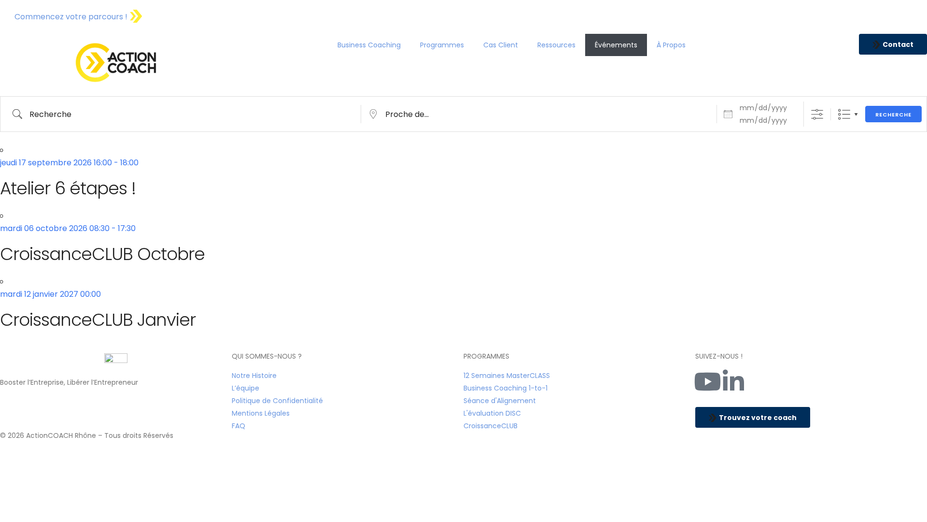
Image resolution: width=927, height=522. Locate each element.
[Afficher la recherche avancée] (817, 114)
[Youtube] (707, 381)
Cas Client (500, 45)
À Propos (671, 45)
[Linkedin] (733, 381)
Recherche (893, 114)
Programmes (442, 45)
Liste (844, 114)
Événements (616, 45)
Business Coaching (369, 45)
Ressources (556, 45)
